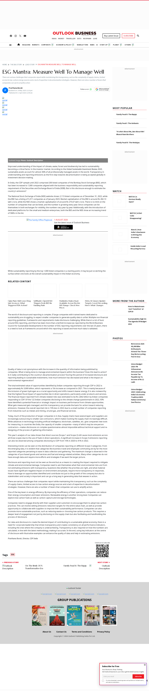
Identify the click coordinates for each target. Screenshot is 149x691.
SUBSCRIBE (128, 35)
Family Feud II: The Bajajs (126, 114)
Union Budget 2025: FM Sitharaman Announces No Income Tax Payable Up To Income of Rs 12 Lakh (137, 373)
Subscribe (138, 676)
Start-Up (104, 45)
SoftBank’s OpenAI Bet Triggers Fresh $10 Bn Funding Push (43, 303)
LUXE (95, 38)
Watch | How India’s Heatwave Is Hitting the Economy (138, 233)
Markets (35, 45)
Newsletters (82, 45)
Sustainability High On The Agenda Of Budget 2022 (137, 321)
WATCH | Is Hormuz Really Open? (135, 199)
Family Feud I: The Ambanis (127, 123)
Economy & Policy (63, 45)
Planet (116, 45)
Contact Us (61, 631)
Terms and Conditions (82, 631)
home (4, 64)
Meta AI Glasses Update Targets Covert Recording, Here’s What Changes (96, 303)
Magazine (26, 45)
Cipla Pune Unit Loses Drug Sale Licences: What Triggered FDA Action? (19, 303)
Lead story (30, 64)
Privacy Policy (103, 631)
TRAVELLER (70, 38)
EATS (79, 38)
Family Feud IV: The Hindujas (128, 142)
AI (97, 45)
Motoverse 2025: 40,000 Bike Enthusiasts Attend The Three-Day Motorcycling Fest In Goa (139, 350)
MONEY (61, 38)
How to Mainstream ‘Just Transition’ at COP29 (136, 309)
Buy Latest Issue (111, 35)
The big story (16, 64)
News (92, 45)
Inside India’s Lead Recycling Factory (138, 247)
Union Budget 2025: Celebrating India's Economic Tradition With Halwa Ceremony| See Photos (138, 396)
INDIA (54, 38)
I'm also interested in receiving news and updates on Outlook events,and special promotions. (125, 681)
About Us (47, 631)
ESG (12, 554)
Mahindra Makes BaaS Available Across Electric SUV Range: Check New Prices (69, 304)
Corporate (46, 45)
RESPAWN (87, 38)
